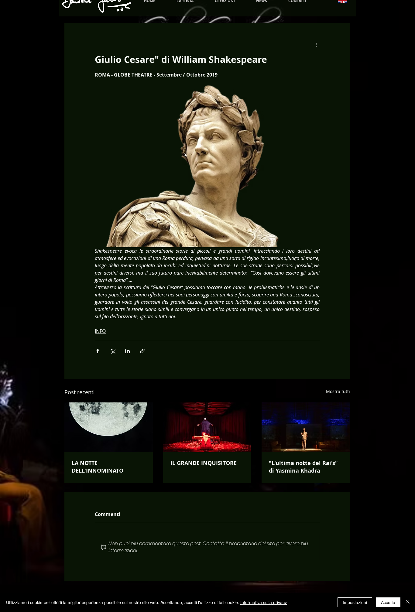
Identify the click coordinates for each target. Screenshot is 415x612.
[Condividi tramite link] (142, 351)
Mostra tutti (338, 391)
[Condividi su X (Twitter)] (112, 351)
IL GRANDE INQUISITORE (203, 463)
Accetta (388, 602)
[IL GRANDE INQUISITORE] (207, 427)
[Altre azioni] (316, 44)
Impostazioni (355, 602)
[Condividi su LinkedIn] (127, 351)
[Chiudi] (407, 602)
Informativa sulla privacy (263, 602)
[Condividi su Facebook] (98, 351)
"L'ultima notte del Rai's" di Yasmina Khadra (303, 466)
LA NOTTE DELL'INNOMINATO (97, 466)
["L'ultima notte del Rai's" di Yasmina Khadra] (306, 427)
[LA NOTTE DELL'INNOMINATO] (108, 427)
